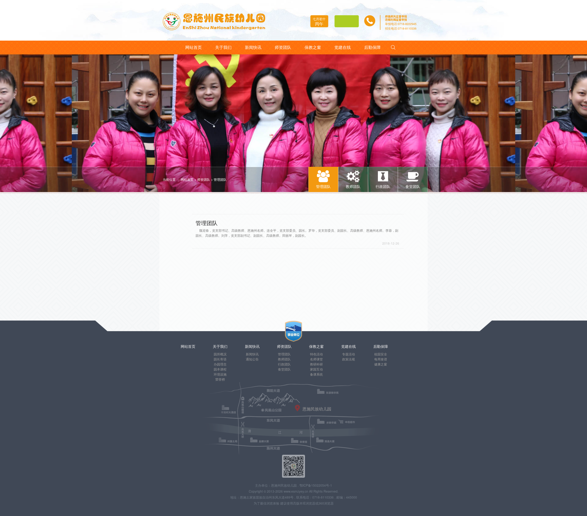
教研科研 (316, 364)
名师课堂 (316, 359)
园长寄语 (220, 359)
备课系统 (316, 374)
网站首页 (187, 179)
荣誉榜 (220, 379)
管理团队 (220, 179)
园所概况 (220, 354)
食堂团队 (284, 369)
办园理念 (220, 364)
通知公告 (252, 359)
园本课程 (220, 369)
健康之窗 (380, 364)
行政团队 (284, 364)
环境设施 (220, 374)
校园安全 (380, 354)
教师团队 (284, 359)
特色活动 (316, 354)
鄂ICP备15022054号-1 (315, 485)
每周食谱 (380, 359)
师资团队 (203, 179)
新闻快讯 (252, 354)
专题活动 (348, 354)
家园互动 (316, 369)
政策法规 (348, 359)
